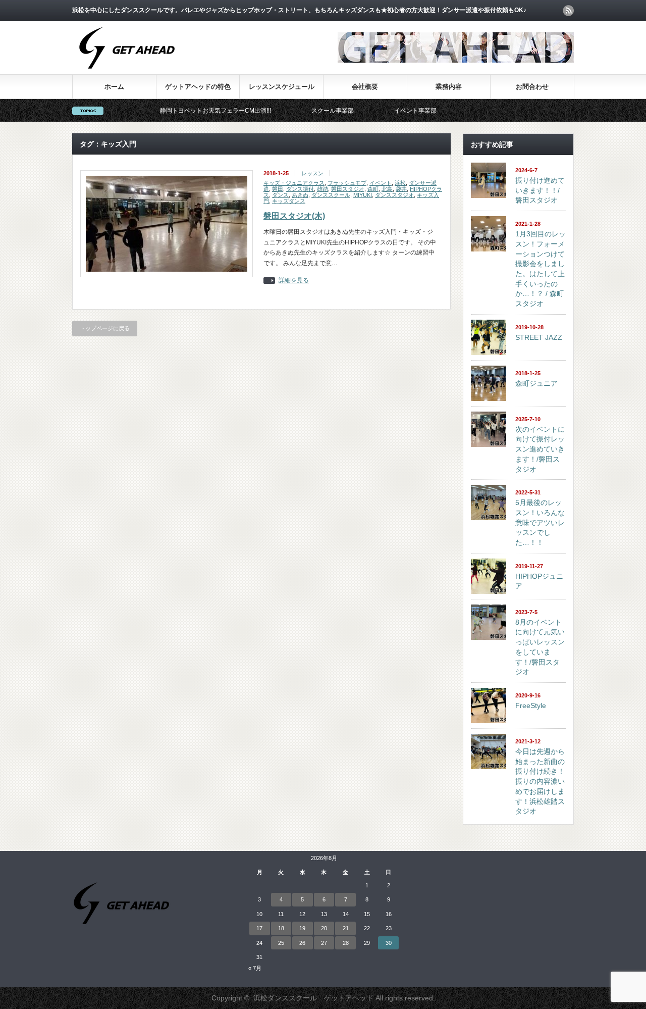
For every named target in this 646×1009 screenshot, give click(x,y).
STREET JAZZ (538, 337)
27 (324, 943)
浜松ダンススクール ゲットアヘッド (313, 998)
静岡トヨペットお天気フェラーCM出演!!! (191, 110)
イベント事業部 (391, 110)
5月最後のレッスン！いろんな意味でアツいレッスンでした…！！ (540, 522)
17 (259, 928)
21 (346, 928)
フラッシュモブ (347, 183)
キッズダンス (288, 201)
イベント (380, 183)
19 (302, 928)
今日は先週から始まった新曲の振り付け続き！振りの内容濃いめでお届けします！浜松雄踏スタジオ (540, 781)
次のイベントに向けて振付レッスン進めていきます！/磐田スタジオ (540, 449)
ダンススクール (330, 195)
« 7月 (254, 968)
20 (324, 928)
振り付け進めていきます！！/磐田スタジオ (540, 190)
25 (281, 943)
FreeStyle (530, 705)
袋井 (401, 189)
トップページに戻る (105, 328)
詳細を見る (294, 280)
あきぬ (300, 195)
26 (302, 943)
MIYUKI (362, 195)
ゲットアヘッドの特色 (198, 86)
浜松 (400, 183)
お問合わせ (532, 86)
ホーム (114, 86)
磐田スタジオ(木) (294, 216)
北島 (387, 189)
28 (346, 943)
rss (568, 10)
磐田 (277, 189)
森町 (373, 189)
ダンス (280, 195)
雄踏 (322, 189)
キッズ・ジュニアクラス (294, 183)
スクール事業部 (309, 110)
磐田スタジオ (347, 189)
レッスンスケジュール (281, 86)
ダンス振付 (300, 189)
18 (281, 928)
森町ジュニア (536, 383)
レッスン (312, 173)
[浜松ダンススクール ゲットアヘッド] (127, 74)
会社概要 (365, 86)
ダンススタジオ (394, 195)
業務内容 (449, 86)
